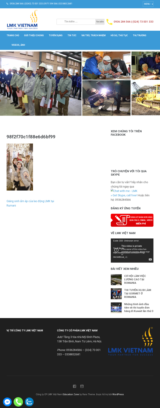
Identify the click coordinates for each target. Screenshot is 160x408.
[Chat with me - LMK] (124, 191)
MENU (147, 4)
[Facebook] (74, 387)
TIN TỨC (72, 35)
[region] (80, 83)
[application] (132, 250)
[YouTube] (82, 387)
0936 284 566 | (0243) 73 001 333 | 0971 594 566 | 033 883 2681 (41, 3)
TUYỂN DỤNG (55, 35)
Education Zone (71, 394)
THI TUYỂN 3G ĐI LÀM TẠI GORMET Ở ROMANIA (137, 293)
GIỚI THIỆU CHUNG (34, 35)
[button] (4, 83)
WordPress (118, 394)
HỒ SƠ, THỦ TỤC (119, 35)
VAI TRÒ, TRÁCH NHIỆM (93, 35)
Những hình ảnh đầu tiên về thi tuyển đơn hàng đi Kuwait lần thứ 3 (138, 308)
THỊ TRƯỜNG (139, 35)
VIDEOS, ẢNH (18, 45)
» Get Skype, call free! (124, 195)
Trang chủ (13, 35)
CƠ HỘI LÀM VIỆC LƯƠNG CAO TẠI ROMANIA (135, 279)
